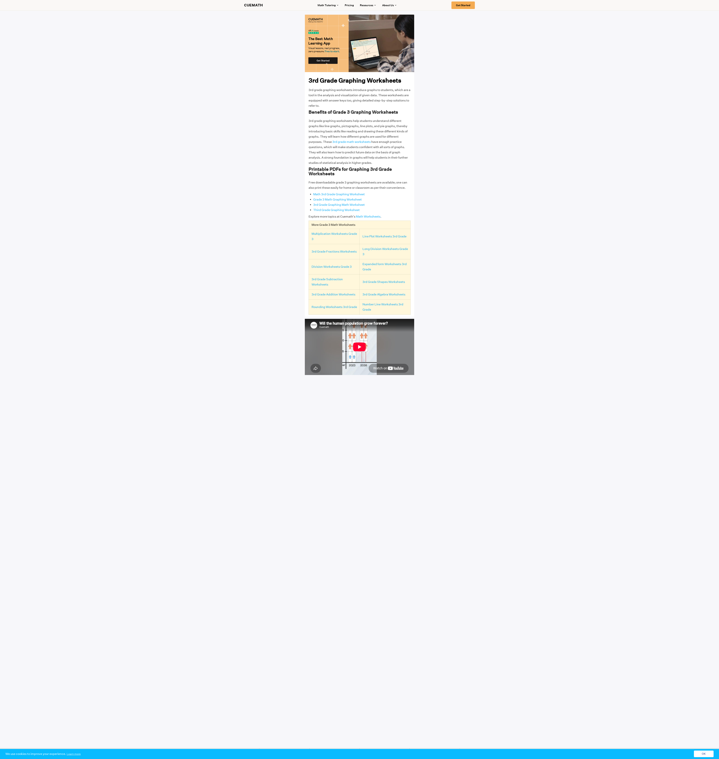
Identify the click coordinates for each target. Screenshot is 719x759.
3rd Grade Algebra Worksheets (383, 294)
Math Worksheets (368, 216)
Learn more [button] (74, 754)
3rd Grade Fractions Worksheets (334, 251)
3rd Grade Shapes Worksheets (383, 282)
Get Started (463, 5)
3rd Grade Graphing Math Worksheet (339, 205)
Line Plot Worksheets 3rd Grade (384, 236)
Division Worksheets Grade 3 (332, 266)
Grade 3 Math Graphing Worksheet (337, 199)
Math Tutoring (327, 5)
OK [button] (704, 754)
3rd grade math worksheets (351, 142)
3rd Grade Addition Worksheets (333, 294)
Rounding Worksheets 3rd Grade (334, 307)
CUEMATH (253, 5)
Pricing (349, 5)
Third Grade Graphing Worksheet (336, 210)
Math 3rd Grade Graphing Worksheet (339, 194)
